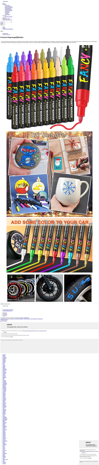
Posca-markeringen (34, 318)
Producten (4, 4)
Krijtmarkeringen (8, 8)
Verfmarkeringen (3, 318)
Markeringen (40, 318)
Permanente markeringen (18, 318)
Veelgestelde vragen (6, 18)
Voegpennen (7, 11)
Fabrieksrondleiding (8, 16)
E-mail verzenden (3, 320)
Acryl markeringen (8, 6)
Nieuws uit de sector (6, 34)
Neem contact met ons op (7, 19)
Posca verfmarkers (10, 318)
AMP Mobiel (26, 317)
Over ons (4, 15)
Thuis (4, 3)
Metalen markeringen (9, 7)
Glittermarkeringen (8, 9)
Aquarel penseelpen (8, 10)
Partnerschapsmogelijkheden (8, 28)
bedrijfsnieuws (5, 33)
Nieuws (4, 17)
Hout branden (7, 14)
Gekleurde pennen (27, 318)
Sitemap (21, 317)
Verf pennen (7, 5)
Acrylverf (7, 13)
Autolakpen (7, 12)
